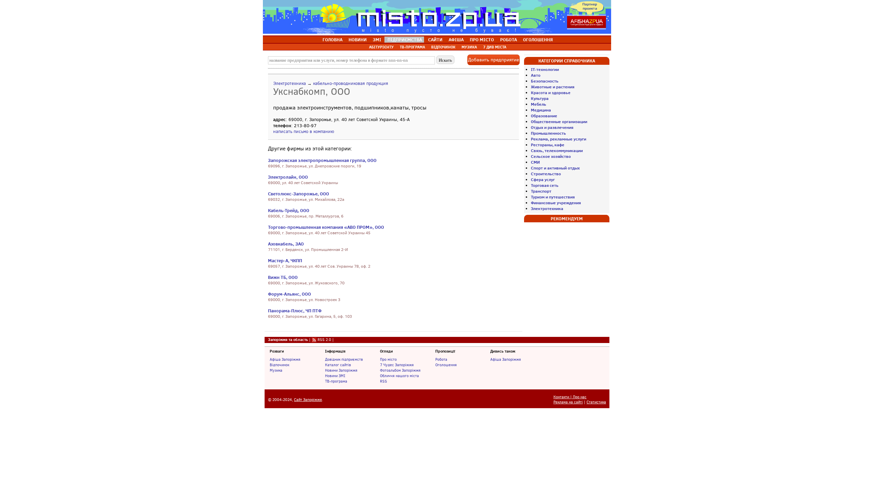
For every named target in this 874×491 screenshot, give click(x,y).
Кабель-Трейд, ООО (288, 210)
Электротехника (289, 83)
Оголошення (446, 364)
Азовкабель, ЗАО (286, 244)
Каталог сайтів (338, 364)
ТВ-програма (336, 381)
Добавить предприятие (493, 60)
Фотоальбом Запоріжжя (400, 370)
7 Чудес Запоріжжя (397, 364)
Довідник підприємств (344, 359)
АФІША (456, 39)
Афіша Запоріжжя (285, 359)
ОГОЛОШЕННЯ (538, 39)
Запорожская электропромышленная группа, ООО (322, 160)
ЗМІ (377, 39)
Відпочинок (279, 364)
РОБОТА (508, 39)
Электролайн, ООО (288, 177)
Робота (441, 359)
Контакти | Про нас (570, 397)
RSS (383, 381)
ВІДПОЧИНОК (443, 47)
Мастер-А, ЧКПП (285, 260)
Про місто (388, 359)
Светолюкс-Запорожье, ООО (298, 194)
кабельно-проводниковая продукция (350, 83)
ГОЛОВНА (332, 39)
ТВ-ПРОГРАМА (412, 47)
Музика (276, 370)
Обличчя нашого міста (399, 375)
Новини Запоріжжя (341, 370)
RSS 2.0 (324, 339)
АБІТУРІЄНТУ (381, 47)
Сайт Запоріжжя (308, 399)
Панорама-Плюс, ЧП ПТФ (295, 311)
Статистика (596, 402)
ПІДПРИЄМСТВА (404, 39)
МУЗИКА (469, 47)
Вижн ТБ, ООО (283, 277)
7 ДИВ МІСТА (494, 47)
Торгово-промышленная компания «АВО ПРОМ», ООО (326, 227)
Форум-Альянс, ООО (289, 294)
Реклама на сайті (568, 402)
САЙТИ (435, 39)
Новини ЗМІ (335, 375)
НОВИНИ (358, 39)
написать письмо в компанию (303, 131)
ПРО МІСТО (482, 39)
